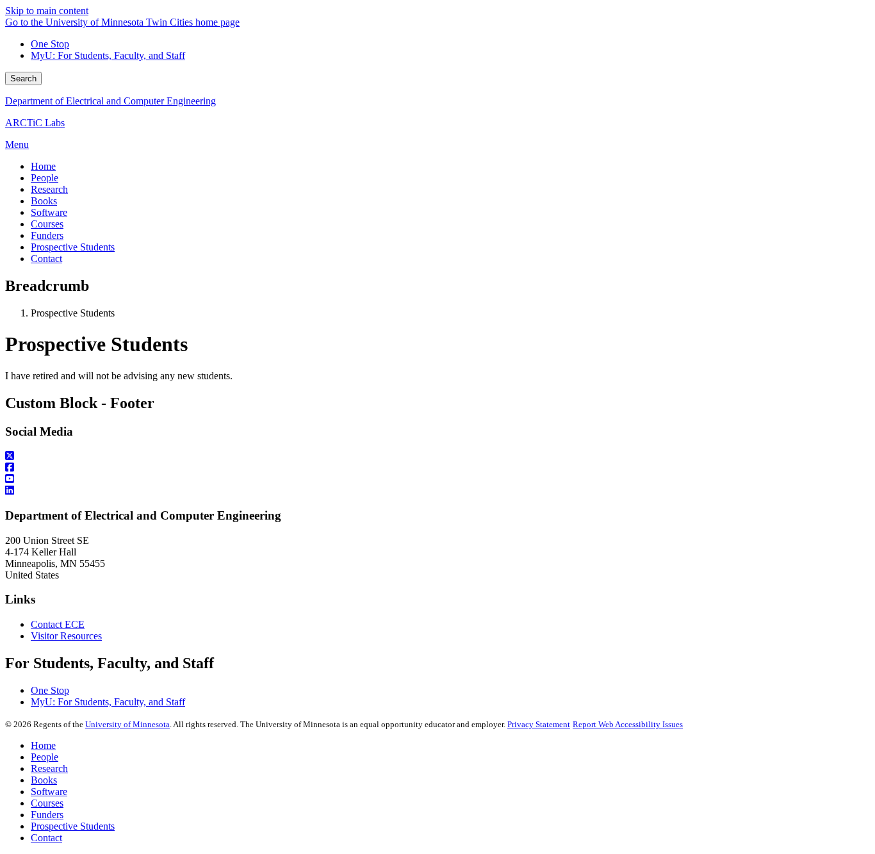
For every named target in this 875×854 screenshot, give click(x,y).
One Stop (50, 43)
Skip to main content (46, 10)
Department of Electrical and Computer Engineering (110, 100)
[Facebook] (437, 467)
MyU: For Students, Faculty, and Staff (108, 55)
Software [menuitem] (49, 212)
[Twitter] (437, 456)
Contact (46, 837)
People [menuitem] (44, 177)
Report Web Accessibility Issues (628, 724)
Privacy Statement (538, 724)
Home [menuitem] (43, 166)
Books (44, 780)
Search (23, 78)
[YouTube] (437, 479)
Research (49, 768)
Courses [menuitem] (47, 223)
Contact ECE (58, 624)
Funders (47, 814)
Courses (47, 803)
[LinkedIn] (437, 491)
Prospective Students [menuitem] (73, 247)
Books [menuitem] (44, 200)
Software (49, 791)
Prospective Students (73, 826)
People (44, 756)
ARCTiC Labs (35, 122)
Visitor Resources (66, 635)
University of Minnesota (127, 724)
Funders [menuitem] (47, 235)
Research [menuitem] (49, 189)
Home (43, 745)
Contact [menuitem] (46, 258)
